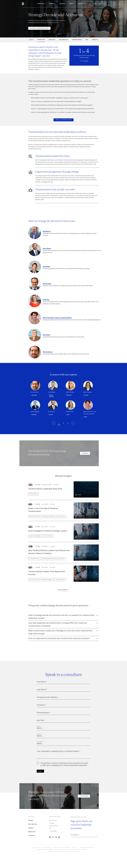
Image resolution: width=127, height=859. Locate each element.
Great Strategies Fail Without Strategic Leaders (47, 531)
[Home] (25, 4)
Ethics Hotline (71, 849)
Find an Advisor (84, 796)
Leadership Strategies (35, 535)
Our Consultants (63, 39)
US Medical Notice (60, 849)
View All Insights (62, 589)
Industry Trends (33, 516)
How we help (52, 39)
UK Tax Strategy (82, 849)
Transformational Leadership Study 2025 (45, 489)
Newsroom (32, 832)
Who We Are (32, 824)
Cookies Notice (47, 847)
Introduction (41, 39)
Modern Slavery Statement (45, 849)
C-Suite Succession (34, 558)
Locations (31, 835)
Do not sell (75, 847)
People (30, 820)
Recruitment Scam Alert (87, 847)
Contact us (95, 39)
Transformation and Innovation (66, 516)
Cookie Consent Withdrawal (61, 847)
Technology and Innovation (48, 516)
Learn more (85, 453)
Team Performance (65, 558)
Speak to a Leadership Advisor (63, 119)
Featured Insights (77, 39)
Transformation (33, 493)
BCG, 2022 (85, 60)
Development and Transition (50, 558)
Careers (31, 828)
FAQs (87, 39)
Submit (40, 771)
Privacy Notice (36, 847)
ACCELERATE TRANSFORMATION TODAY (39, 28)
